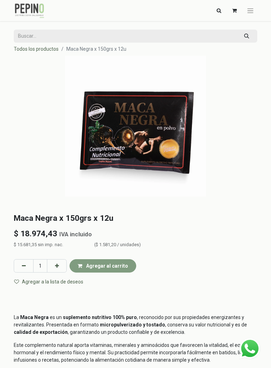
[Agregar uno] (57, 265)
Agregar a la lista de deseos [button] (52, 282)
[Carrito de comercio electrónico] (234, 10)
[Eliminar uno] (24, 265)
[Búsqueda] (246, 36)
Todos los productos (36, 49)
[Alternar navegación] (250, 11)
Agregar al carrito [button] (106, 266)
